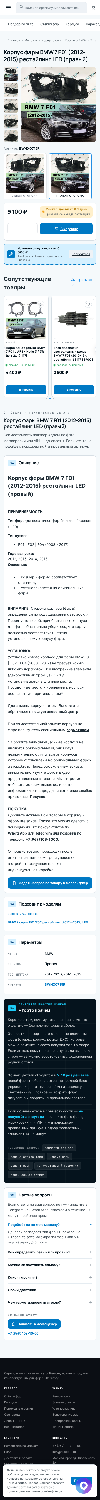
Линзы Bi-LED (14, 1421)
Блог (7, 1452)
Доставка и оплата (18, 1458)
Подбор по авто (21, 24)
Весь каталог (14, 1427)
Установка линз (63, 1408)
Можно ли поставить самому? (34, 1265)
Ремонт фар (61, 1396)
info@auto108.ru (64, 1452)
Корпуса (72, 24)
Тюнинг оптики (63, 1427)
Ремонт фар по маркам (21, 1446)
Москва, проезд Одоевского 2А (73, 1460)
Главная (14, 40)
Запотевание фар (65, 1414)
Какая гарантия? (22, 1277)
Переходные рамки (18, 1408)
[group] (26, 346)
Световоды (12, 1414)
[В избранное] (40, 304)
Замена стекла (63, 1402)
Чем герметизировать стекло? (34, 1302)
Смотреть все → (82, 282)
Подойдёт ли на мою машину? (34, 1225)
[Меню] (8, 8)
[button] (46, 398)
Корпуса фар (51, 40)
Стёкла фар (49, 24)
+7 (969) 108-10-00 (23, 1333)
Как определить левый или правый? (39, 1252)
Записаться (81, 254)
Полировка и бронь (66, 1421)
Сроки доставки (22, 1290)
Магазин (30, 40)
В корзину (69, 229)
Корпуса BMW (75, 40)
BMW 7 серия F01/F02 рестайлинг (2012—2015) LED (48, 922)
